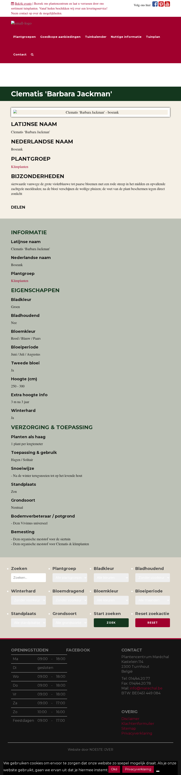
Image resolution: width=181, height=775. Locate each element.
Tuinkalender (95, 36)
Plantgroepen (24, 36)
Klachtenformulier (137, 724)
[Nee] (158, 771)
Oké (114, 769)
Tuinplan (153, 36)
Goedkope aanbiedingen (60, 36)
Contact (19, 54)
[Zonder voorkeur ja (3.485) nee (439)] (70, 600)
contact (23, 13)
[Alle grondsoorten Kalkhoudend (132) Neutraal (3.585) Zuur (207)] (70, 622)
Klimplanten (19, 166)
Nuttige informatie (126, 36)
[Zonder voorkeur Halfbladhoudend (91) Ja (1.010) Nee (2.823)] (152, 577)
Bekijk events (23, 3)
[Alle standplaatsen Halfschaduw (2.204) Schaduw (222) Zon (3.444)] (28, 622)
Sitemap (128, 728)
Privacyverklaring (136, 733)
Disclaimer (130, 719)
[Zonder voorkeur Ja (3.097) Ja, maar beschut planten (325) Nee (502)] (28, 600)
